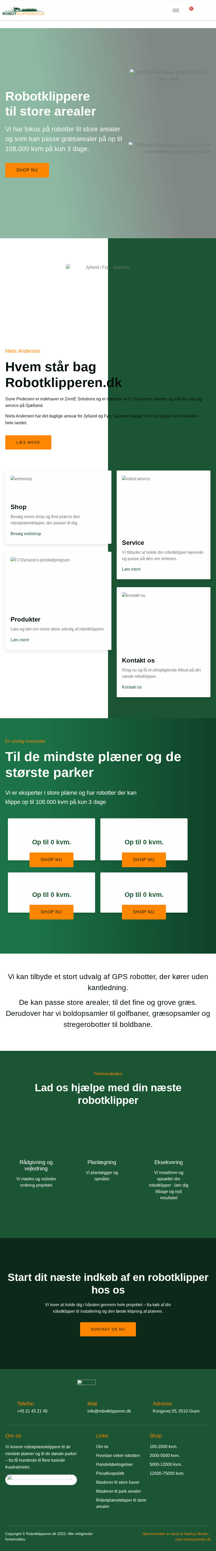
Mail (92, 1404)
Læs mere (20, 640)
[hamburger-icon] (176, 10)
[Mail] (79, 1406)
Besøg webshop (26, 534)
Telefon (25, 1404)
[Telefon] (8, 1406)
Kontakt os (132, 687)
